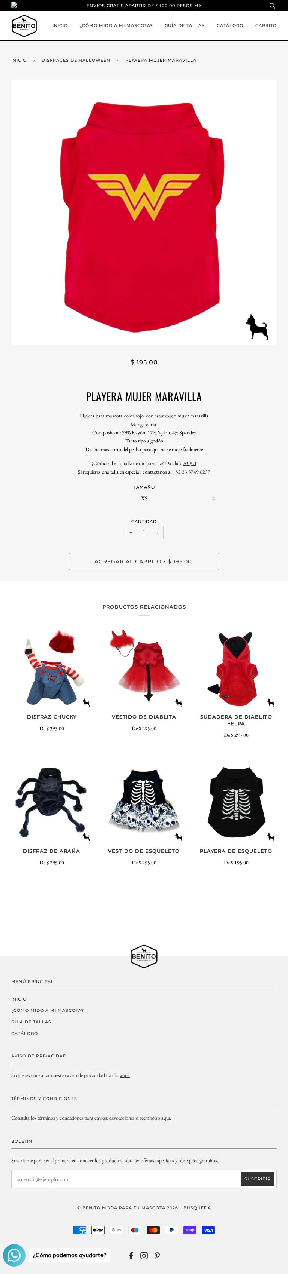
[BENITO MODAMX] (160, 1117)
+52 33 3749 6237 (191, 471)
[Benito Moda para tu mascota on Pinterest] (157, 1257)
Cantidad (144, 521)
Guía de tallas (185, 25)
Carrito (266, 25)
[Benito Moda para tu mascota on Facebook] (131, 1257)
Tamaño (144, 487)
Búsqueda (197, 1207)
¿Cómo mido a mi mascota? (116, 25)
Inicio (60, 25)
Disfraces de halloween (76, 60)
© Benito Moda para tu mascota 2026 (127, 1207)
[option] (144, 212)
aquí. (125, 1075)
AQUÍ (189, 463)
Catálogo (230, 25)
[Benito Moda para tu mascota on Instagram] (144, 1257)
